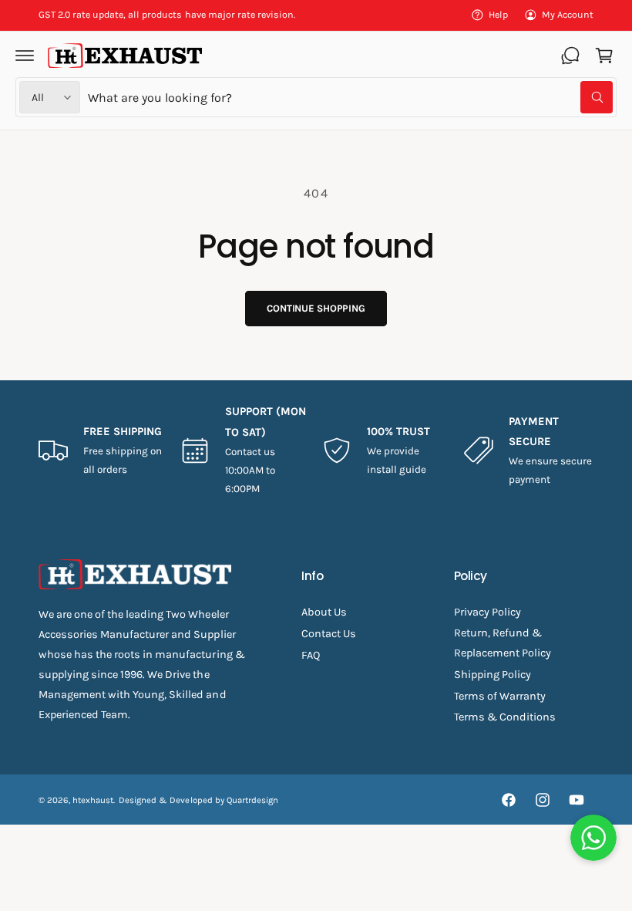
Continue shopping (316, 308)
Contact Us (328, 633)
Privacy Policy (487, 612)
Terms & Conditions (505, 717)
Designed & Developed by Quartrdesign (198, 800)
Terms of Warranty (500, 696)
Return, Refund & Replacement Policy (502, 643)
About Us (324, 612)
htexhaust (92, 800)
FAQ (310, 655)
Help (498, 14)
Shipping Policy (492, 674)
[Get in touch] (570, 56)
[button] (25, 56)
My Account (567, 14)
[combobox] (350, 97)
